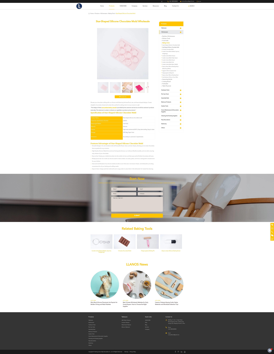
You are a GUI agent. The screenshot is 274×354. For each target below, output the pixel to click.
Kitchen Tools (166, 38)
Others (163, 127)
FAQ (146, 322)
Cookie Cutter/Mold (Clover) (168, 55)
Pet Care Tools (165, 94)
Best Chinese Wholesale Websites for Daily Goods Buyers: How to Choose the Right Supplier (135, 304)
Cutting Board (166, 81)
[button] (146, 87)
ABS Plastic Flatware (126, 320)
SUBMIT (137, 215)
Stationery (164, 123)
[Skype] (272, 224)
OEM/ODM (123, 6)
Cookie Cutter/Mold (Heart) (168, 60)
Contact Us (175, 6)
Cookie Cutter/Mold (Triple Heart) (170, 57)
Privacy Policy (133, 351)
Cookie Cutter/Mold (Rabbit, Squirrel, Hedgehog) (170, 52)
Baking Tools (111, 13)
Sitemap (126, 351)
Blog (165, 6)
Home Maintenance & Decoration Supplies (170, 111)
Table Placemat (166, 86)
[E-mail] (272, 228)
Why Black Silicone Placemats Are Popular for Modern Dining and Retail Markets (104, 303)
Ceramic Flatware (125, 322)
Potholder (165, 83)
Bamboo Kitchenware (168, 36)
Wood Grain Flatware (126, 324)
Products (111, 6)
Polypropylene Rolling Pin (168, 72)
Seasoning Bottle (167, 79)
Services (145, 6)
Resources (156, 6)
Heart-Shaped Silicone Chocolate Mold (171, 45)
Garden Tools (164, 106)
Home (102, 6)
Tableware (163, 28)
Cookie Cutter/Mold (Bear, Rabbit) (170, 64)
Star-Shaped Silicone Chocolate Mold (125, 13)
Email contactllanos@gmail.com (173, 334)
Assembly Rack (165, 98)
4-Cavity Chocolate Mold (167, 49)
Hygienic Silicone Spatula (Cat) (169, 70)
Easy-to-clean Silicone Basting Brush (170, 75)
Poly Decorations (165, 119)
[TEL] (272, 232)
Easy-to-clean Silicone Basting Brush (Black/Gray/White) (170, 67)
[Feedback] (272, 239)
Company (134, 6)
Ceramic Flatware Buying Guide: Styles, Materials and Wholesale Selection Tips (166, 303)
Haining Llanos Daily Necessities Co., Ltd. (103, 351)
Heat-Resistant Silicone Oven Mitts (170, 77)
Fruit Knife (165, 40)
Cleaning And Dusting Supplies (169, 115)
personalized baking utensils (109, 107)
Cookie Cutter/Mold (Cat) (168, 62)
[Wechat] (272, 235)
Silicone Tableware (126, 327)
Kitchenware (104, 13)
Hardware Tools (165, 90)
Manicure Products (166, 102)
